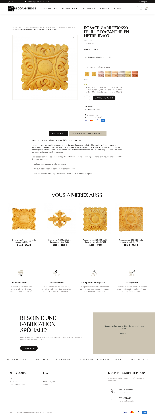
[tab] (58, 133)
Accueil (14, 27)
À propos (104, 8)
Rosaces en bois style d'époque (40, 27)
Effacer (86, 79)
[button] (74, 38)
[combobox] (133, 8)
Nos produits (68, 8)
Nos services (50, 8)
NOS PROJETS (89, 8)
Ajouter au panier (104, 98)
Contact (118, 8)
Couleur (98, 67)
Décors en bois (24, 27)
